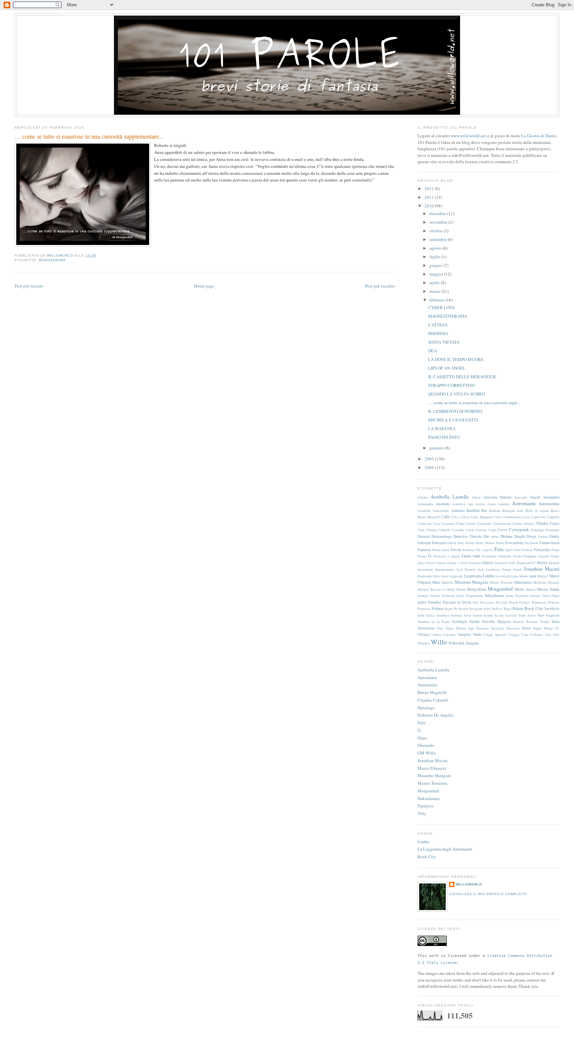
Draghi (519, 536)
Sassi (467, 615)
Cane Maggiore (482, 517)
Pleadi (513, 602)
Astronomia (548, 504)
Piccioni (501, 602)
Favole (456, 549)
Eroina (469, 542)
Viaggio (514, 634)
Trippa (537, 628)
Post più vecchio (380, 286)
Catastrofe (484, 523)
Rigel (508, 608)
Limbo (489, 576)
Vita (548, 634)
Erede (452, 542)
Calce (455, 517)
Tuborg (548, 628)
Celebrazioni (502, 523)
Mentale (553, 582)
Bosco (555, 510)
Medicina (539, 582)
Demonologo (441, 536)
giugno (436, 265)
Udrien (436, 634)
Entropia (424, 542)
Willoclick (456, 642)
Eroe (461, 542)
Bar (484, 510)
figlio (509, 549)
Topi (471, 628)
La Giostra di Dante (538, 136)
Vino (524, 634)
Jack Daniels (466, 569)
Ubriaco (424, 634)
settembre (439, 239)
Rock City (534, 608)
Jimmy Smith (512, 569)
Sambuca (442, 615)
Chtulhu (542, 523)
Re (456, 608)
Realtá (463, 608)
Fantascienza (549, 542)
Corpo (492, 529)
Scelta (499, 615)
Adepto (423, 497)
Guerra (487, 562)
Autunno (458, 510)
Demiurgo (552, 529)
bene (520, 510)
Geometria (489, 556)
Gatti (476, 555)
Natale (554, 589)
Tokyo (449, 628)
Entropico (439, 542)
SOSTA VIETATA (443, 342)
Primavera (539, 602)
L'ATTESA (437, 325)
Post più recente (29, 286)
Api (470, 504)
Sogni (446, 621)
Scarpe (488, 615)
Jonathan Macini (541, 568)
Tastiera (518, 621)
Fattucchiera (440, 549)
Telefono (532, 621)
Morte (519, 589)
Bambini (473, 510)
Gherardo (504, 556)
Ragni (448, 608)
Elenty (554, 536)
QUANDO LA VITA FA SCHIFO (456, 394)
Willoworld (469, 884)
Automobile (440, 510)
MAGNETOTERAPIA (447, 316)
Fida (499, 549)
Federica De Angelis (478, 549)
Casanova (448, 523)
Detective (460, 536)
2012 (430, 188)
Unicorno (449, 634)
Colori (470, 529)
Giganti (543, 556)
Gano (466, 556)
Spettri (474, 621)
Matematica (523, 582)
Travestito (513, 628)
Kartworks (425, 576)
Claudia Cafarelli (438, 529)
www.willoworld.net (468, 136)
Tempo (544, 621)
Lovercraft (503, 576)
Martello (447, 582)
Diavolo (476, 536)
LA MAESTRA (441, 428)
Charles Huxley (523, 523)
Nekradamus (494, 595)
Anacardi (520, 497)
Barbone (495, 510)
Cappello (553, 517)
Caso (460, 523)
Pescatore (487, 602)
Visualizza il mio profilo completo (488, 894)
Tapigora (504, 621)
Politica (524, 602)
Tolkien (461, 628)
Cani (497, 517)
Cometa (481, 529)
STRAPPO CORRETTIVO (451, 385)
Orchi (546, 595)
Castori (471, 523)
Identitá (554, 562)
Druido (543, 536)
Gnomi (441, 562)
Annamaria (425, 504)
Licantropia (473, 575)
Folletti (527, 549)
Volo (556, 634)
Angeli (535, 497)
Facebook (531, 542)
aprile (435, 283)
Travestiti (497, 628)
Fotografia (542, 549)
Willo (439, 641)
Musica (542, 589)
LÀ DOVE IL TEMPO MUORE (455, 359)
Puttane (437, 608)
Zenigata (472, 642)
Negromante (474, 595)
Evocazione (514, 542)
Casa (436, 523)
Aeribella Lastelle (449, 496)
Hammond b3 (526, 562)
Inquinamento (444, 569)
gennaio (437, 448)
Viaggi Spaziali (494, 634)
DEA (432, 351)
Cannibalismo (512, 517)
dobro (495, 536)
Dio (486, 536)
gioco (421, 562)
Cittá (421, 529)
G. (430, 556)
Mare (436, 582)
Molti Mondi (456, 589)
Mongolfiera (476, 589)
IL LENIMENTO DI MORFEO (455, 411)
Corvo (503, 529)
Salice (430, 615)
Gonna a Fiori (457, 562)
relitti (487, 608)
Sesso (531, 615)
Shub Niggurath (548, 615)
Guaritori (475, 562)
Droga (531, 536)
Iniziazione (425, 569)
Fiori (517, 549)
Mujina (530, 589)
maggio (437, 274)
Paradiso (434, 602)
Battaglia (508, 510)
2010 (430, 206)
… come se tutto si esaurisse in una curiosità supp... (474, 403)
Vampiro (464, 634)
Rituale (518, 608)
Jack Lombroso (489, 569)
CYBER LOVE (441, 307)
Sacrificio (551, 608)
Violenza (536, 634)
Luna (514, 576)
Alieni (476, 497)
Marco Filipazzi (432, 768)
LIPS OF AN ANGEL (446, 368)
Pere (476, 602)
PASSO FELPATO (444, 437)
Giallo (517, 556)
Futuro (422, 556)
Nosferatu (522, 595)
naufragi (423, 595)
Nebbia (435, 595)
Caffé (445, 516)
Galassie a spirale (446, 556)
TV (557, 628)
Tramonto (482, 628)
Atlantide (424, 510)
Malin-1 (542, 576)
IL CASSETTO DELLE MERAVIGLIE (462, 377)
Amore (506, 497)
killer (436, 576)
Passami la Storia (457, 602)
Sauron (477, 615)
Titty (440, 628)
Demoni (424, 536)
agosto (436, 248)
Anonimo (442, 503)
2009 (430, 459)
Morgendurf (52, 260)
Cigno (554, 523)
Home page (204, 286)
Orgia (555, 595)
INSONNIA (438, 333)
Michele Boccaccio (432, 589)
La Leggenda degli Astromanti (445, 849)
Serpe (522, 615)
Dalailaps (537, 529)
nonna (510, 595)
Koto (444, 576)
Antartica (458, 504)
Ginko (555, 556)
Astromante (524, 503)
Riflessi (497, 608)
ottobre (436, 231)
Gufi (512, 562)
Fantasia (424, 549)
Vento (477, 634)
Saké (421, 615)
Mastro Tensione (501, 582)
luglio (435, 257)
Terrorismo (426, 628)
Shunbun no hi (429, 621)
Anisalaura (551, 497)
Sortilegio (459, 621)
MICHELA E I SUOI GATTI (453, 420)
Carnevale (425, 523)
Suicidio (488, 621)
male (532, 575)
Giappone (530, 556)
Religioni (475, 608)
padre (422, 602)
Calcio (465, 517)
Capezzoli (538, 517)
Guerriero (501, 562)
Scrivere (511, 615)
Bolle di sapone (537, 510)
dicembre (438, 213)
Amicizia (490, 497)
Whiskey (424, 643)
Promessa (424, 608)
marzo (435, 291)
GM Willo (427, 753)
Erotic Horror (485, 542)
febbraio (437, 300)
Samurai (456, 615)
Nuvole (535, 595)
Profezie (553, 602)
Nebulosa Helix (453, 595)
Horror (542, 562)
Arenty (480, 504)
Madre (523, 576)
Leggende (456, 576)
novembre (439, 222)
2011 (430, 197)
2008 (430, 467)
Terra (555, 621)
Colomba (458, 529)
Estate (500, 542)
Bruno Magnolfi (429, 517)
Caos (526, 517)
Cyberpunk (519, 529)
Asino (491, 504)
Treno (526, 628)
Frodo (555, 549)
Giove (431, 562)
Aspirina (504, 504)
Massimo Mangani (472, 582)
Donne (507, 536)
